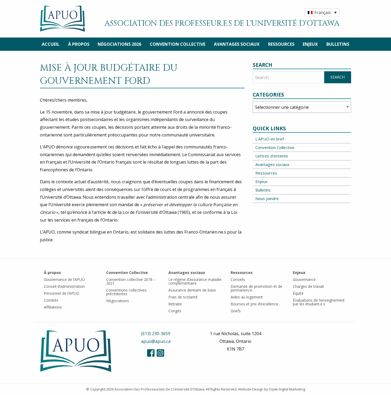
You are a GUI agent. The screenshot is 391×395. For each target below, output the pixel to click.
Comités (51, 300)
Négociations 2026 (119, 44)
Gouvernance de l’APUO (64, 279)
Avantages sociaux (237, 44)
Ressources (281, 44)
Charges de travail (308, 286)
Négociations (117, 300)
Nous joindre (267, 198)
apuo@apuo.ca (155, 341)
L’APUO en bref (269, 139)
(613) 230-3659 (155, 333)
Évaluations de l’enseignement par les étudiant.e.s (319, 302)
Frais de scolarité (183, 297)
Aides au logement (247, 297)
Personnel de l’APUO (61, 293)
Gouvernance (304, 279)
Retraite (175, 303)
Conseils (238, 279)
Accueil (51, 44)
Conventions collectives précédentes (126, 292)
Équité (298, 293)
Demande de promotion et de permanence (256, 288)
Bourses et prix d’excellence (254, 303)
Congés (174, 310)
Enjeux (310, 44)
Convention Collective (177, 44)
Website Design (250, 389)
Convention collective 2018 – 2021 (131, 281)
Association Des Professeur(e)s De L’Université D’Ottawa (159, 389)
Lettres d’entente (271, 156)
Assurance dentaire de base (192, 290)
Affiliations (53, 307)
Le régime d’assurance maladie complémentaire (195, 281)
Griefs (236, 310)
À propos (78, 44)
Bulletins (337, 44)
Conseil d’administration (64, 286)
